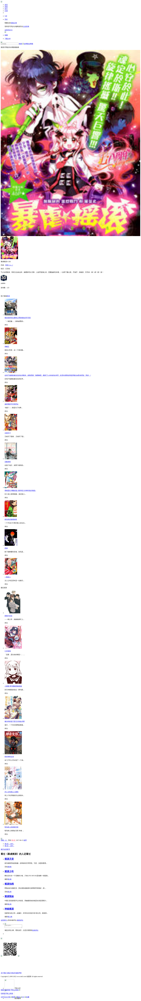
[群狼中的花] (13, 613)
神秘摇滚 (9, 908)
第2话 (14, 840)
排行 (6, 9)
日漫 (6, 11)
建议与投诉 (11, 973)
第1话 (9, 846)
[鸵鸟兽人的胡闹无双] (13, 824)
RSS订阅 (7, 997)
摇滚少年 (9, 871)
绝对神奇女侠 (9, 756)
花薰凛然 (8, 462)
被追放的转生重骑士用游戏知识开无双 (18, 318)
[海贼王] (11, 343)
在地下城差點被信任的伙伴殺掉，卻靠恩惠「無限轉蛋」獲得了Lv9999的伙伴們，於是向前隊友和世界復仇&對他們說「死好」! (48, 375)
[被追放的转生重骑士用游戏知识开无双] (11, 315)
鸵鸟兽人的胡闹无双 (11, 827)
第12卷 (10, 916)
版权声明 (18, 973)
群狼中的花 (8, 616)
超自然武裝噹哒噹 (11, 519)
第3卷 (10, 879)
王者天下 (8, 433)
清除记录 (14, 23)
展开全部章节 (5, 849)
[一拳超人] (11, 574)
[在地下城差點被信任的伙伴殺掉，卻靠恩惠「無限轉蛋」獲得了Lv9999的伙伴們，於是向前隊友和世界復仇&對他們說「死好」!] (11, 372)
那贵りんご (9, 265)
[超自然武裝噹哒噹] (11, 516)
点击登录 (26, 26)
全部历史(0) (8, 30)
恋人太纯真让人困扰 (11, 792)
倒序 (25, 840)
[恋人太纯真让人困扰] (13, 789)
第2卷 (10, 892)
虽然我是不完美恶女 (11, 404)
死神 (6, 548)
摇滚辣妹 (9, 896)
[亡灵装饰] (13, 648)
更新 (6, 7)
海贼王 (7, 346)
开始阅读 (7, 990)
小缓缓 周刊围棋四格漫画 (13, 686)
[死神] (11, 545)
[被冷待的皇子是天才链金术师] (13, 718)
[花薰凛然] (11, 459)
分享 (2, 997)
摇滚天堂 (9, 859)
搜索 (20, 44)
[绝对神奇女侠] (13, 753)
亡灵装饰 (8, 651)
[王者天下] (11, 430)
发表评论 (35, 930)
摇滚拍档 (9, 884)
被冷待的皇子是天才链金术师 (15, 721)
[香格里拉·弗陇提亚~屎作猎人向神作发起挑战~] (11, 487)
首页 (6, 5)
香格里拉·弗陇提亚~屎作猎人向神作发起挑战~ (20, 490)
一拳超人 (8, 577)
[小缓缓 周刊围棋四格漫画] (13, 683)
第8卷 (10, 867)
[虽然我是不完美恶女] (11, 401)
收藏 (2, 990)
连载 (4, 840)
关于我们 (4, 973)
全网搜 (30, 44)
